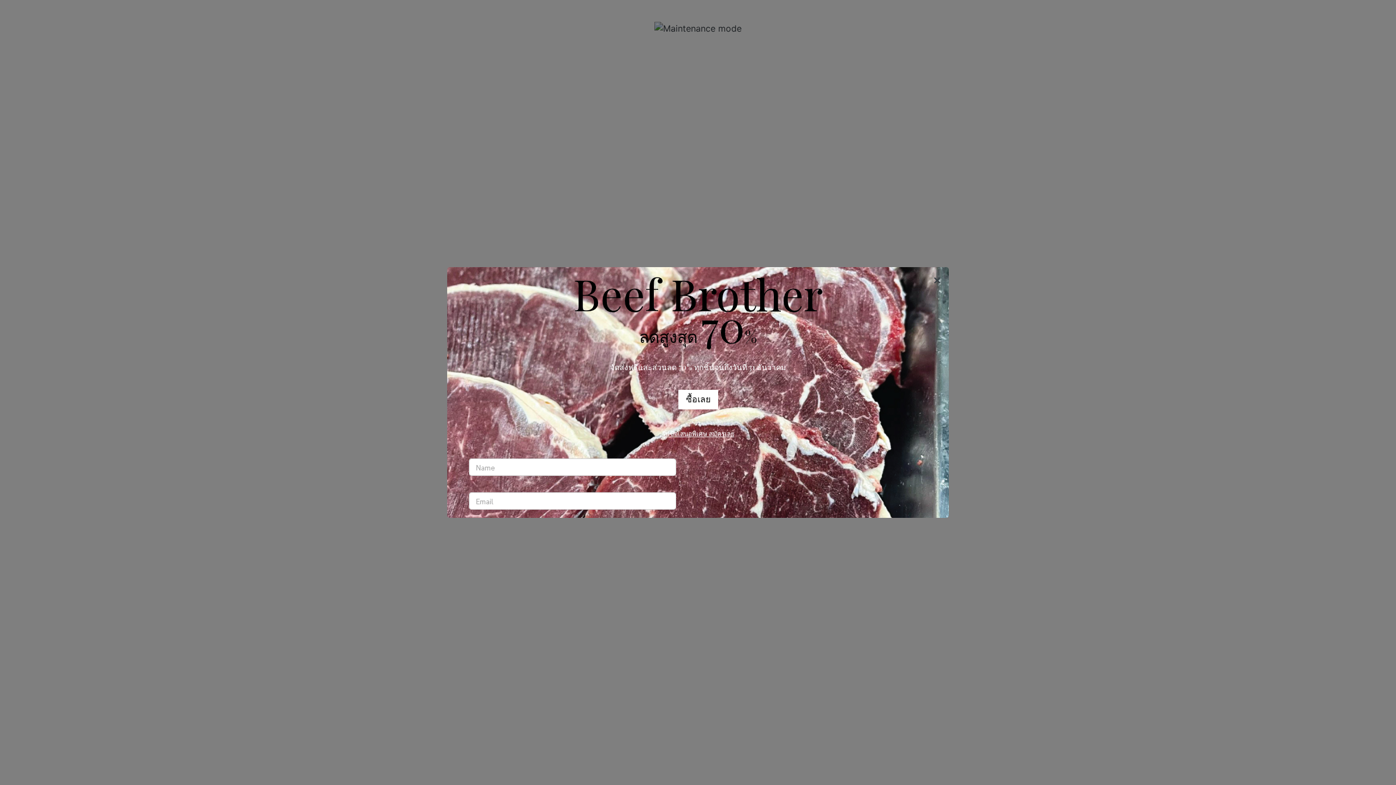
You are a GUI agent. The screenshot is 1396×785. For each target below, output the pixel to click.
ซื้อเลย (698, 400)
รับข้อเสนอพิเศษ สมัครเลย (698, 434)
